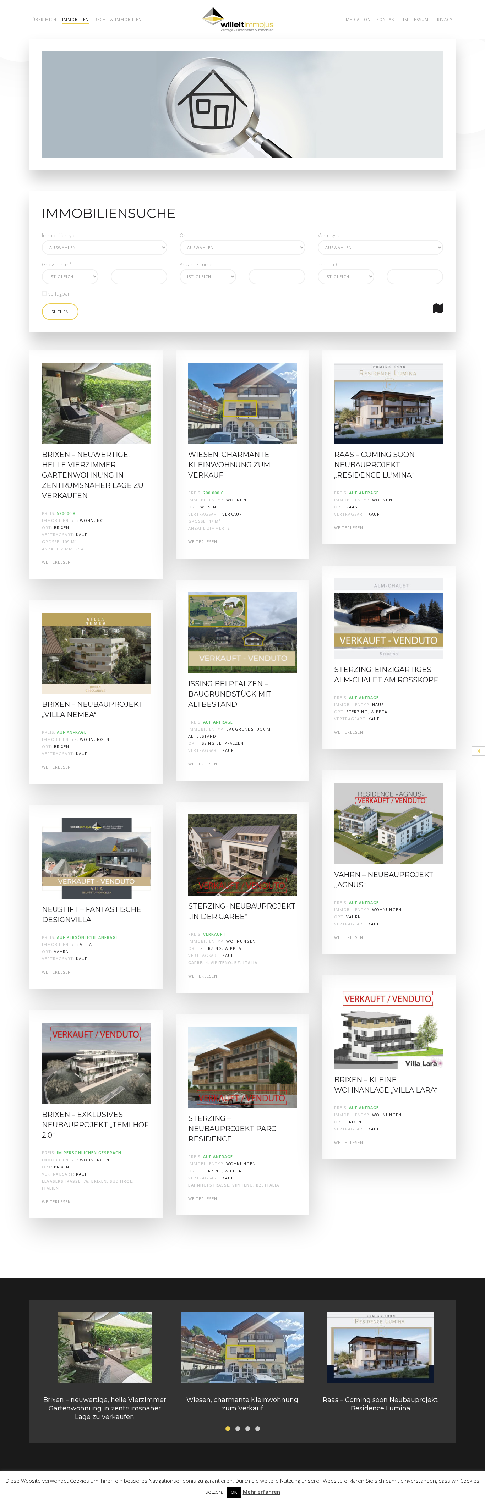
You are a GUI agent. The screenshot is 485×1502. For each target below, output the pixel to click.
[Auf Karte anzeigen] (438, 308)
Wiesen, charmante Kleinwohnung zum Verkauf (229, 464)
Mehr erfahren (261, 1491)
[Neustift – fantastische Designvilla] (96, 857)
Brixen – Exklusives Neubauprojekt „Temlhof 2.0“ (95, 1124)
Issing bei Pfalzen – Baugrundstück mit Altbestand (230, 694)
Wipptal (234, 948)
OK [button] (234, 1492)
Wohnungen (94, 739)
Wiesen (208, 507)
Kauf (81, 534)
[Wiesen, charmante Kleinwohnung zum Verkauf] (242, 403)
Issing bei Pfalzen (222, 743)
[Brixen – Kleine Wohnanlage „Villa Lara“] (388, 1028)
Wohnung (92, 520)
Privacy (443, 19)
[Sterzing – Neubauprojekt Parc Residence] (242, 1066)
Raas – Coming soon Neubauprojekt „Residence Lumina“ (374, 464)
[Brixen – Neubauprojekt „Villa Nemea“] (96, 652)
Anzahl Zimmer (197, 264)
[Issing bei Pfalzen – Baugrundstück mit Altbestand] (242, 632)
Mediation (358, 19)
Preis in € (328, 264)
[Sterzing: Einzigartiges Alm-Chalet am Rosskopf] (388, 618)
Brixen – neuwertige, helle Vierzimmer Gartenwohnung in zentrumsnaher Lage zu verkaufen (92, 475)
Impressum (416, 19)
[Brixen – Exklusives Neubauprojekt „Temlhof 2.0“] (96, 1063)
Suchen (60, 311)
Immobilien (75, 19)
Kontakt (386, 19)
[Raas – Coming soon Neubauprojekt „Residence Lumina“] (388, 403)
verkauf (232, 514)
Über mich (44, 19)
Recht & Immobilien (118, 19)
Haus (378, 704)
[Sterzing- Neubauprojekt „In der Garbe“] (242, 854)
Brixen (61, 527)
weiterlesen (56, 562)
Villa (86, 944)
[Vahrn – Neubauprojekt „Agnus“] (388, 823)
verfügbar (58, 293)
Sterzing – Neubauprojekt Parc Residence (232, 1128)
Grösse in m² (56, 264)
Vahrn (61, 951)
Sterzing (211, 948)
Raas (351, 507)
